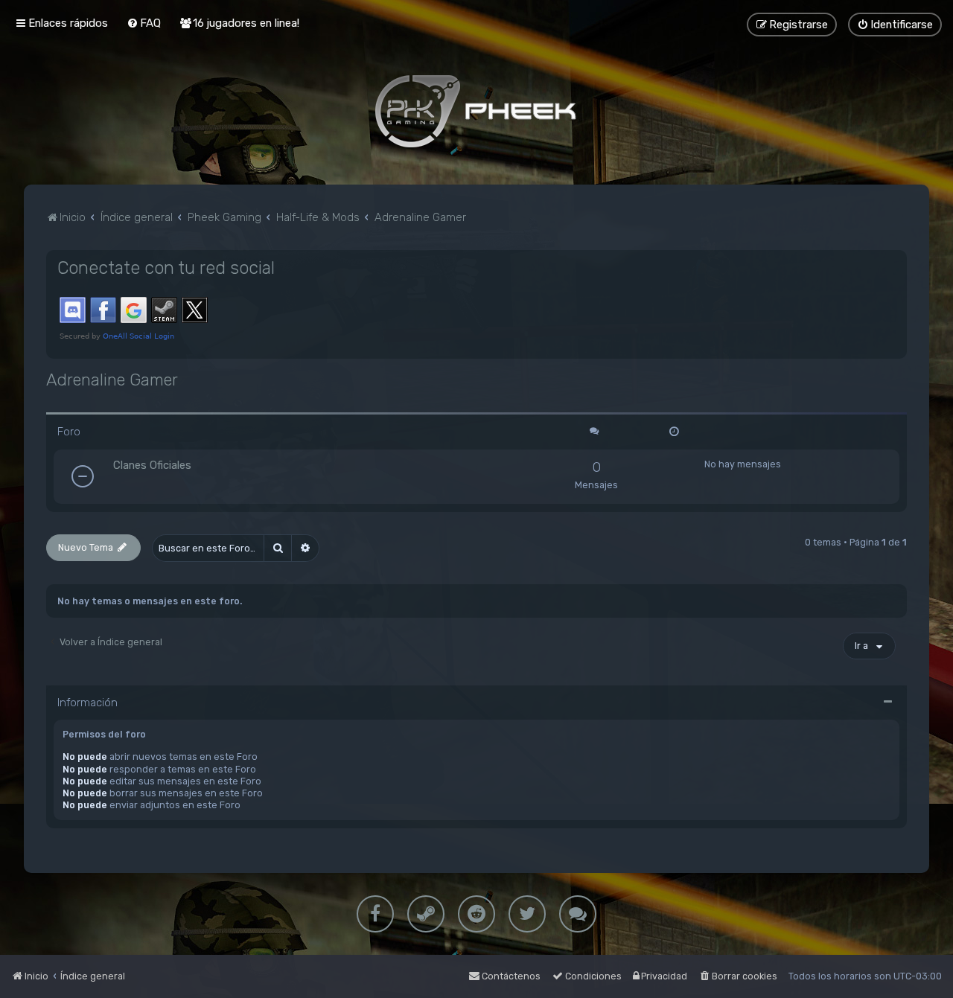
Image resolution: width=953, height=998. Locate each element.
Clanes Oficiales (152, 465)
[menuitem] (144, 23)
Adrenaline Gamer (112, 380)
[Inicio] (476, 110)
